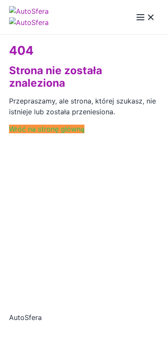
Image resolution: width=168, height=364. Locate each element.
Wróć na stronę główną (46, 129)
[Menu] (145, 17)
